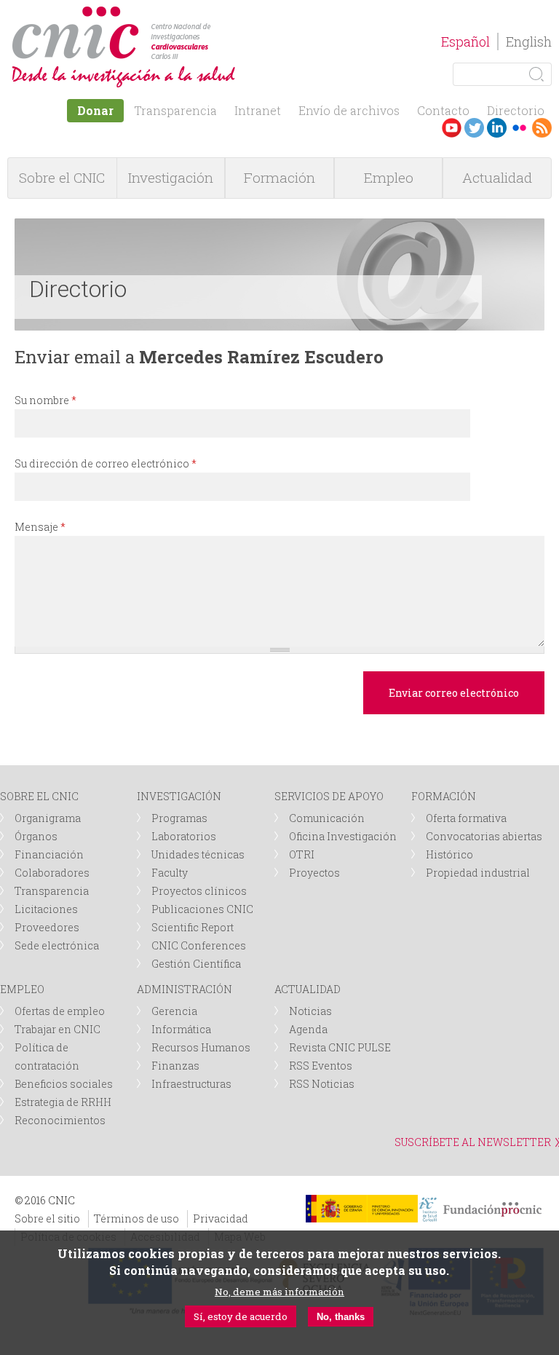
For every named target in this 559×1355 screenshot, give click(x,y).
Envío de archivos (349, 110)
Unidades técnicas (198, 854)
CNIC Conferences (198, 945)
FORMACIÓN (443, 796)
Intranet (257, 110)
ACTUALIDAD (307, 989)
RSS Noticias (321, 1084)
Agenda (308, 1029)
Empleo (388, 177)
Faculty (169, 873)
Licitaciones (46, 909)
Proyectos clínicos (199, 891)
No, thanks (341, 1316)
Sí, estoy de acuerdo (241, 1316)
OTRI (301, 854)
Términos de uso (136, 1218)
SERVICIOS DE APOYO (329, 796)
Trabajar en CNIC (57, 1029)
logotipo (215, 13)
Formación (279, 177)
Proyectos (314, 873)
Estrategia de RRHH (63, 1102)
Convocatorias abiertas (484, 836)
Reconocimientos (60, 1120)
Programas (179, 818)
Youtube (451, 128)
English (529, 41)
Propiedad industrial (478, 873)
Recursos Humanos (200, 1047)
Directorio (515, 110)
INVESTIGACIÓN (179, 796)
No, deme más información (279, 1291)
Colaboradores (52, 873)
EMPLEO (22, 989)
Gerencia (174, 1011)
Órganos (36, 836)
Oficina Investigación (343, 836)
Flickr (519, 128)
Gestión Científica (196, 964)
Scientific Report (192, 927)
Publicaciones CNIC (202, 909)
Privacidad (220, 1218)
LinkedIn (497, 128)
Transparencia (175, 110)
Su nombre (45, 400)
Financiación (49, 854)
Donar (95, 110)
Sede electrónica (57, 945)
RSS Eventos (320, 1065)
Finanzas (175, 1065)
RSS (542, 128)
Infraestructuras (191, 1084)
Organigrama (48, 818)
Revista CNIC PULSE (340, 1047)
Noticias (310, 1011)
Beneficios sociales (64, 1084)
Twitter (474, 128)
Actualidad (497, 177)
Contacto (443, 110)
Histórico (449, 854)
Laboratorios (183, 836)
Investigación (170, 177)
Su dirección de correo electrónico (106, 463)
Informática (181, 1029)
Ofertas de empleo (60, 1011)
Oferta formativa (466, 818)
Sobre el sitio (47, 1218)
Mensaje (40, 527)
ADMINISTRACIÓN (184, 989)
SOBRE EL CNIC (39, 796)
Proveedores (47, 927)
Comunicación (327, 818)
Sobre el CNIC (62, 177)
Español (465, 41)
